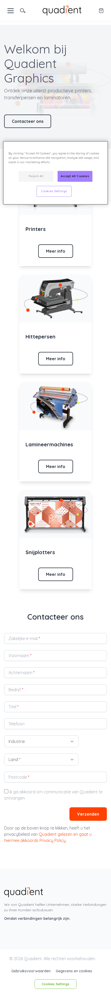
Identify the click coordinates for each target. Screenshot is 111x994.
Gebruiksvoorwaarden (31, 971)
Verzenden (88, 814)
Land (14, 759)
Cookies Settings (55, 984)
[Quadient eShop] (101, 10)
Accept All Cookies (75, 176)
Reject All (36, 176)
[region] (55, 173)
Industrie (17, 741)
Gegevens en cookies (74, 971)
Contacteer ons (27, 121)
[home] (62, 10)
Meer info (55, 251)
